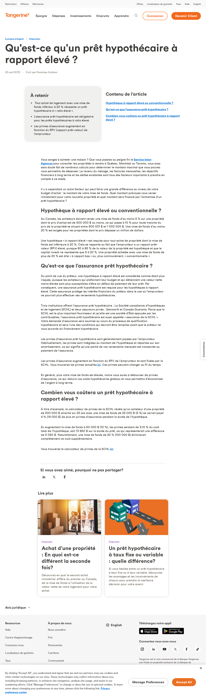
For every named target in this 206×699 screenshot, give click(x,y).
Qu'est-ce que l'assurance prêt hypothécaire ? (137, 109)
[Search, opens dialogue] (136, 16)
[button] (41, 16)
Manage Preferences (148, 682)
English (197, 4)
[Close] (200, 668)
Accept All (184, 682)
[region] (103, 682)
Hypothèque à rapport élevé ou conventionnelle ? (139, 103)
